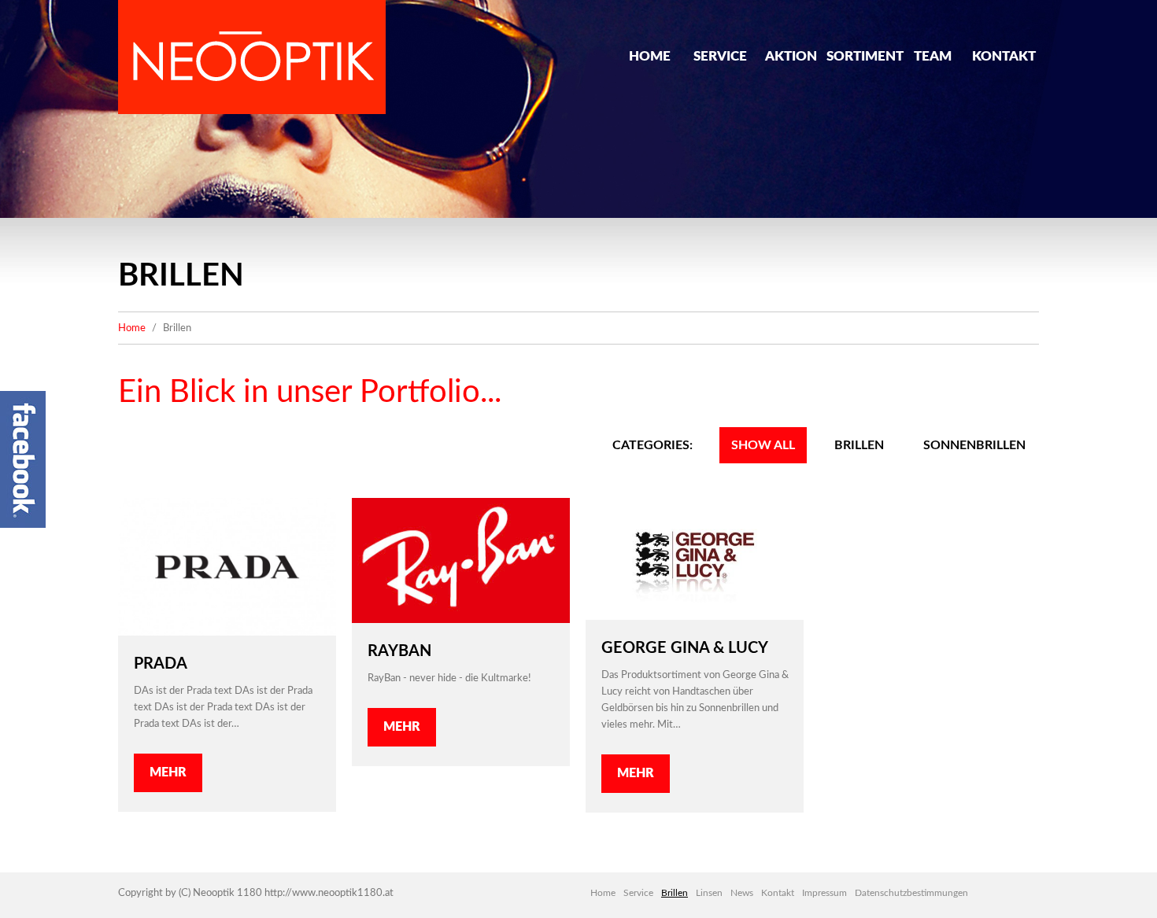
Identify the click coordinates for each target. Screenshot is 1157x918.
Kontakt (1004, 56)
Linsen (709, 893)
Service (720, 56)
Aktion (791, 56)
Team (933, 56)
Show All (763, 445)
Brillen (859, 445)
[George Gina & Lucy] (695, 559)
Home (650, 56)
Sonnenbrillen (974, 445)
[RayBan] (461, 560)
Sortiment (861, 56)
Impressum (824, 893)
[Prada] (227, 567)
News (741, 893)
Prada (160, 664)
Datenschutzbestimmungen (911, 893)
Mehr (168, 772)
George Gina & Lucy (684, 648)
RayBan (399, 651)
